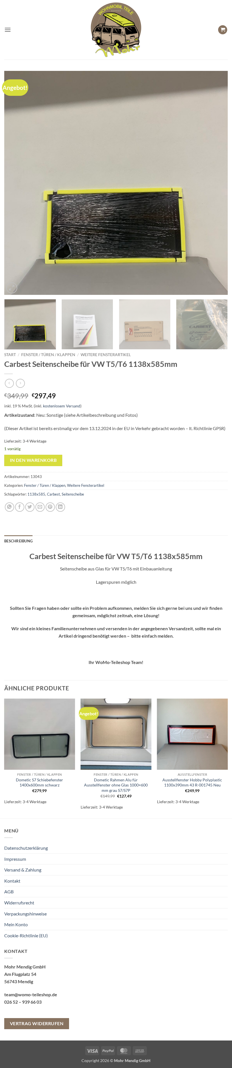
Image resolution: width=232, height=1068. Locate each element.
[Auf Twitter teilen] (30, 507)
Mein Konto (16, 924)
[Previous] (16, 182)
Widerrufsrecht (19, 902)
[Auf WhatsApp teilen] (9, 507)
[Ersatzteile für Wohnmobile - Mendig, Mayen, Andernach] (116, 30)
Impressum (15, 859)
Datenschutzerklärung (26, 848)
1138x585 (36, 494)
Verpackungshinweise (25, 913)
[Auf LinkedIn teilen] (60, 507)
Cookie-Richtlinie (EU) (26, 935)
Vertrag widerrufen (36, 1023)
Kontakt (12, 880)
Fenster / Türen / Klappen (48, 354)
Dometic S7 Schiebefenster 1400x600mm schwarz (39, 782)
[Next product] (9, 383)
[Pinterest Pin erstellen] (50, 507)
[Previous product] (20, 383)
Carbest (53, 494)
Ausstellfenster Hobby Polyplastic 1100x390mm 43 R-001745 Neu (192, 782)
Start (10, 354)
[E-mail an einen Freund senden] (40, 507)
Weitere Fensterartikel (106, 354)
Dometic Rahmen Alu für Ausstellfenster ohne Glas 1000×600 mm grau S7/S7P (116, 785)
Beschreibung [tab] (18, 541)
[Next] (216, 182)
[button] (7, 30)
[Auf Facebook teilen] (19, 507)
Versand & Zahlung (22, 869)
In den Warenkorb (33, 460)
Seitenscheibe (73, 494)
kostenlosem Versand (61, 405)
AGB (9, 891)
